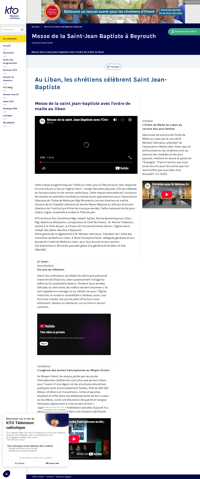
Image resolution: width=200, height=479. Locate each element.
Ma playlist (8, 122)
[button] (113, 67)
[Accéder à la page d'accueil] (13, 12)
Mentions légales (63, 477)
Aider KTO (8, 101)
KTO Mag (8, 87)
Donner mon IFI (11, 94)
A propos (7, 115)
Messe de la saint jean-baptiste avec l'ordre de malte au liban (68, 51)
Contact (50, 477)
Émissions (8, 52)
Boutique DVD (10, 108)
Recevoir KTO (10, 70)
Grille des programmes (10, 61)
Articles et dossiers (8, 79)
